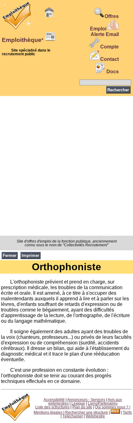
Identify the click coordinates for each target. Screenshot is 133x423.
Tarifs (127, 412)
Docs (112, 71)
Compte (109, 46)
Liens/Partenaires (103, 403)
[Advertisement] (66, 166)
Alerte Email (105, 34)
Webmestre (95, 416)
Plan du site (82, 407)
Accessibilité (54, 400)
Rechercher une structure (86, 412)
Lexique (78, 403)
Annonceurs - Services (86, 400)
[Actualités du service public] (50, 40)
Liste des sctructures (52, 407)
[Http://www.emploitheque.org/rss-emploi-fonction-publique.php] (115, 412)
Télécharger (72, 416)
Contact (109, 59)
